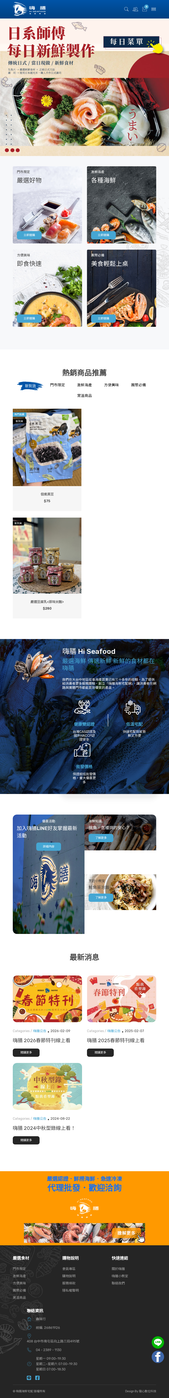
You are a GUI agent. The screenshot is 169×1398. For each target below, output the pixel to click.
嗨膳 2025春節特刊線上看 (116, 1040)
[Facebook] (39, 1378)
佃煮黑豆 (47, 494)
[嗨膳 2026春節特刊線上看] (47, 998)
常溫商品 (19, 1298)
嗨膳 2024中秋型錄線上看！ (44, 1128)
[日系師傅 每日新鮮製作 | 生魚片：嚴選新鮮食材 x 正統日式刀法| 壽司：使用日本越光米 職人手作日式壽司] (84, 87)
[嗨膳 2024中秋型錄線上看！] (47, 1086)
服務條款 (68, 1283)
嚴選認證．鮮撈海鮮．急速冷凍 (84, 1179)
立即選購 (29, 235)
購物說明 (68, 1276)
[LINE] (31, 1378)
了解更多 (101, 838)
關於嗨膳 (118, 1269)
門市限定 (19, 1269)
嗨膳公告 (39, 1031)
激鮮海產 (19, 1276)
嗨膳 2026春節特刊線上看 (41, 1040)
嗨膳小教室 (120, 1276)
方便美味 (19, 1283)
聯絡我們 (118, 1283)
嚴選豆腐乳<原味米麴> (47, 602)
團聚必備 (19, 1290)
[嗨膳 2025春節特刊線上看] (121, 998)
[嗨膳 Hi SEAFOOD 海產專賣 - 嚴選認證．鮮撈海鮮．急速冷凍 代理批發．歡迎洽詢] (84, 1208)
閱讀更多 (26, 1052)
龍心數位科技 (147, 1391)
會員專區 (68, 1269)
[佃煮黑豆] (47, 447)
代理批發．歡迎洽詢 (84, 1188)
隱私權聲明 (70, 1290)
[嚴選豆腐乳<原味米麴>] (47, 556)
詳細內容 (48, 846)
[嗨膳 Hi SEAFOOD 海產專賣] (29, 9)
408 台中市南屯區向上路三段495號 (53, 1341)
